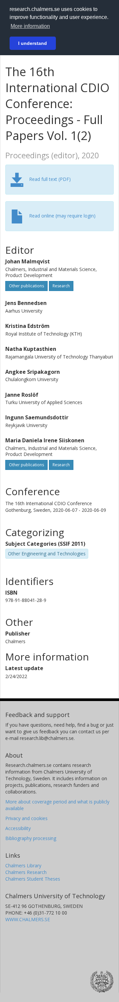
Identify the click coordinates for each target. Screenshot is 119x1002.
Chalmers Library (23, 865)
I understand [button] (32, 43)
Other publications (26, 286)
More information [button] (30, 26)
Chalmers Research (26, 872)
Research (61, 286)
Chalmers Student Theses (32, 879)
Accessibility (18, 828)
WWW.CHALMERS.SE (27, 919)
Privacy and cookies (26, 818)
